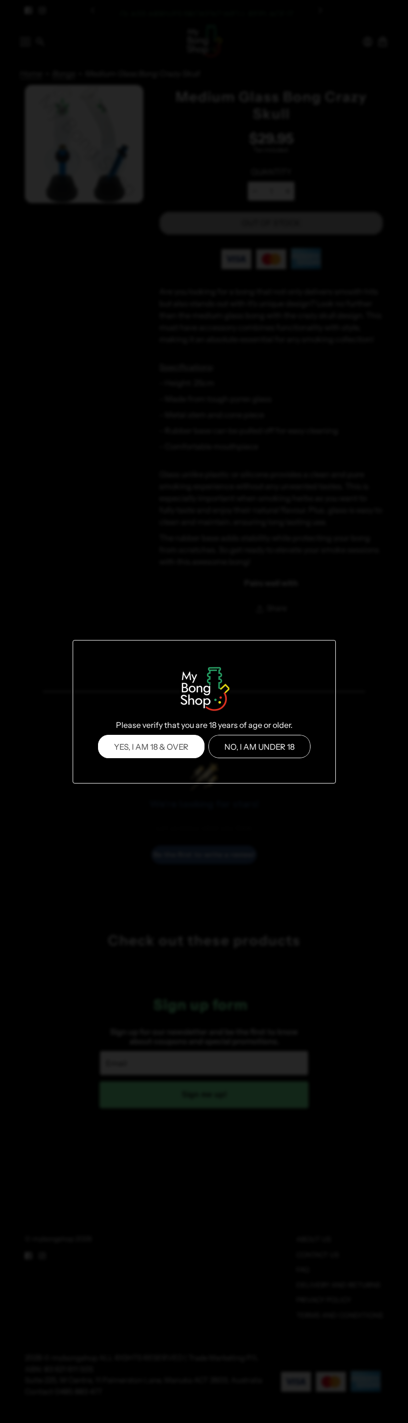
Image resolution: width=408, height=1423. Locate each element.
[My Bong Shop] (204, 690)
